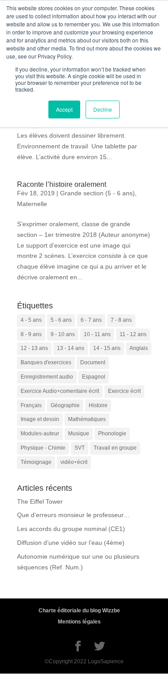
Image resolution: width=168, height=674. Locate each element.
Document (92, 362)
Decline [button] (102, 109)
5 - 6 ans (61, 320)
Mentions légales (79, 622)
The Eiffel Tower (40, 501)
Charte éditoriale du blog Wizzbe (79, 610)
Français (31, 405)
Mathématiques (87, 419)
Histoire (98, 405)
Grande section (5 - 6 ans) (97, 193)
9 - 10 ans (63, 334)
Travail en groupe (115, 448)
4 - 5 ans (31, 320)
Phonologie (112, 433)
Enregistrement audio (47, 377)
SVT (79, 448)
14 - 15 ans (107, 348)
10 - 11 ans (97, 334)
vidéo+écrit (73, 462)
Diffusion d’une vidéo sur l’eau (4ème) (71, 542)
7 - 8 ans (121, 320)
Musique (78, 433)
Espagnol (93, 377)
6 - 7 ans (91, 320)
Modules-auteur (40, 433)
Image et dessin (40, 419)
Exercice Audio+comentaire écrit (60, 391)
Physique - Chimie (43, 448)
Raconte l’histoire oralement (61, 184)
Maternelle (32, 203)
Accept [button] (64, 109)
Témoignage (36, 462)
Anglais (138, 348)
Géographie (65, 405)
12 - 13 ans (34, 348)
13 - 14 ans (70, 348)
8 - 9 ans (31, 334)
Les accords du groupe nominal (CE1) (71, 528)
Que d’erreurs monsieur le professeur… (73, 514)
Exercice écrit (124, 391)
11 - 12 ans (133, 334)
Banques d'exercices (46, 362)
